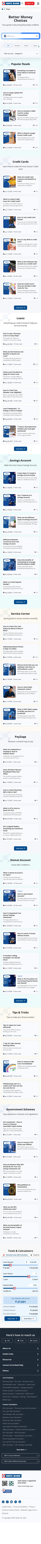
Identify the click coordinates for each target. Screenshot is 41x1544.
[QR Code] (4, 1483)
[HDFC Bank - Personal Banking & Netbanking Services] (11, 1476)
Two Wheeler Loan (9, 1384)
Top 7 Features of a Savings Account (24, 496)
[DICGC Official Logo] (11, 1483)
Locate (35, 1341)
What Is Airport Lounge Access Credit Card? (26, 134)
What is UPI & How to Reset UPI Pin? (11, 809)
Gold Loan (21, 1384)
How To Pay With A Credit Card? (27, 241)
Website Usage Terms (29, 1510)
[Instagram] (7, 1502)
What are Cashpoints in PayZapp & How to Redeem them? (12, 751)
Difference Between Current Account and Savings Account (11, 542)
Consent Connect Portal (10, 1510)
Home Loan (31, 1384)
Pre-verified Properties (11, 1387)
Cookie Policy (6, 1507)
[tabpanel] (20, 1292)
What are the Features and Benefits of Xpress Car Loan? (13, 354)
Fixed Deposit (32, 1397)
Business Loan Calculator (12, 1417)
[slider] (10, 1265)
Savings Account (27, 1387)
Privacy (31, 1507)
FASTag (22, 1397)
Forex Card (6, 1397)
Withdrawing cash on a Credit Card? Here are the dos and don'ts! (12, 1086)
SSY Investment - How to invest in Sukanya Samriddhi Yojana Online (12, 1124)
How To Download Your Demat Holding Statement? (12, 915)
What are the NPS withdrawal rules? (10, 1208)
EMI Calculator (8, 1408)
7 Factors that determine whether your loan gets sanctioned (26, 429)
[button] (38, 46)
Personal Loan (8, 1381)
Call (8, 1341)
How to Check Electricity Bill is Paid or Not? (12, 791)
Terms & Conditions (20, 1507)
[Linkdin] (20, 1502)
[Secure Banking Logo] (7, 1491)
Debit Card (29, 1394)
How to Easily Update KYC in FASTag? (13, 94)
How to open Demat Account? (25, 895)
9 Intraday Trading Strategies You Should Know (11, 958)
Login (29, 3)
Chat (21, 1341)
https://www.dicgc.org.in (25, 1486)
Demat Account (8, 1394)
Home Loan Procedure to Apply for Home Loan (12, 373)
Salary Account (8, 1391)
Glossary (5, 1513)
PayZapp (15, 1397)
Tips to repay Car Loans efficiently (12, 1026)
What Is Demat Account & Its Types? (13, 874)
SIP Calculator (8, 1436)
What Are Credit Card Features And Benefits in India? (26, 179)
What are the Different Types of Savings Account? (27, 518)
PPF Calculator (20, 1433)
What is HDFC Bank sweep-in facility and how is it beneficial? (27, 711)
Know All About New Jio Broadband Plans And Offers (12, 772)
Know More (28, 1319)
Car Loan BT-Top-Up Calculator (14, 1442)
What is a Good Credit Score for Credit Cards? (11, 200)
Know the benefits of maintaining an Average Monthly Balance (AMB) (26, 562)
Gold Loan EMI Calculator (12, 1420)
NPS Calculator (8, 1445)
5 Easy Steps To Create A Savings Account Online (26, 474)
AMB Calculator (8, 1430)
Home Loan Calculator (11, 1423)
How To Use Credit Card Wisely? (26, 218)
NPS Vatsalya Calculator (23, 1445)
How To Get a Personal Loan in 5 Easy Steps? (11, 334)
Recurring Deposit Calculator (13, 1439)
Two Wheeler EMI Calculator (13, 1414)
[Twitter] (15, 1502)
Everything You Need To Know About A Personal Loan (26, 73)
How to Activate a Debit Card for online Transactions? (26, 113)
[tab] (15, 1255)
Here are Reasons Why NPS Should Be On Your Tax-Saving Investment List (13, 1166)
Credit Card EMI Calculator (25, 1430)
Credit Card (19, 1394)
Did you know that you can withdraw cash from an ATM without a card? (27, 667)
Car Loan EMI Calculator (11, 1411)
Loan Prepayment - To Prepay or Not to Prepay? (12, 409)
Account (20, 891)
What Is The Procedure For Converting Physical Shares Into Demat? (27, 981)
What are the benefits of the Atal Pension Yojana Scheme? (12, 1227)
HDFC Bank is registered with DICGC (27, 1482)
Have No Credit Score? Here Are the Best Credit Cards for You (26, 286)
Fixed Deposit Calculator (23, 1436)
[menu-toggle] (38, 4)
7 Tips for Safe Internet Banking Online (11, 1044)
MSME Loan (7, 1400)
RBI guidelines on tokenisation (23, 1186)
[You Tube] (11, 1502)
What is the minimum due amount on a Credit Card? (27, 263)
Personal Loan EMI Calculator (25, 1408)
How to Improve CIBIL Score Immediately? (25, 1063)
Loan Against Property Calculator (15, 1426)
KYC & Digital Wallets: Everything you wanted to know (13, 828)
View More (20, 1450)
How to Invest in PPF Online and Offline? (25, 1143)
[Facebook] (3, 1502)
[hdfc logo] (11, 3)
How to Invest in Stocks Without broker (26, 934)
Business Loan (28, 1381)
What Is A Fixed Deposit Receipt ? (12, 583)
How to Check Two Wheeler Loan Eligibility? (12, 391)
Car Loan (18, 1381)
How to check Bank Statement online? (24, 688)
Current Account (21, 1391)
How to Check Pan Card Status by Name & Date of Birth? (13, 628)
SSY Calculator (8, 1433)
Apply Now (11, 1319)
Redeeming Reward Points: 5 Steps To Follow (13, 648)
